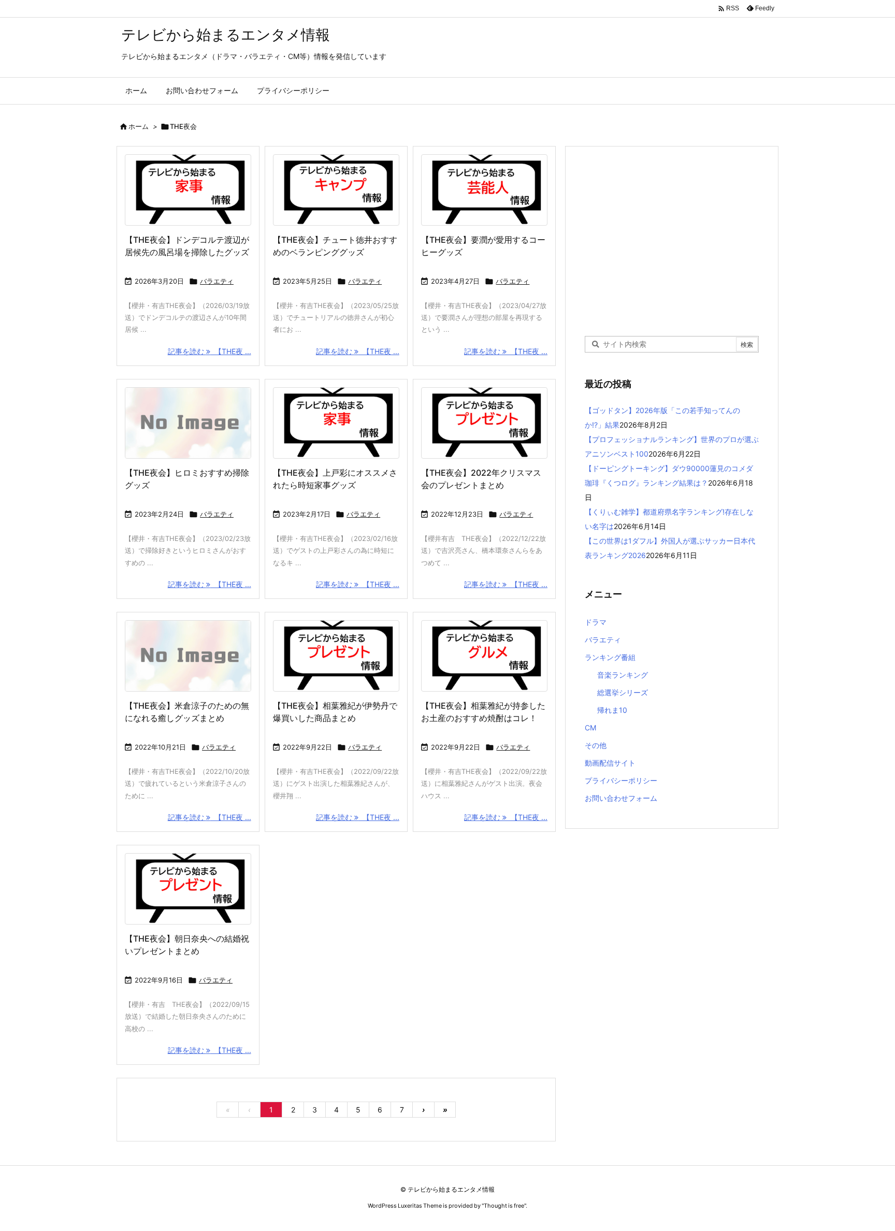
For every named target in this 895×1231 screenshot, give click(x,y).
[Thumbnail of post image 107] (188, 889)
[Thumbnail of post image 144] (336, 656)
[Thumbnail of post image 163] (336, 190)
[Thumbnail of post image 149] (484, 190)
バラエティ (217, 281)
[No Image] (188, 423)
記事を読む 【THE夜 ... (209, 351)
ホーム (138, 126)
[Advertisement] (672, 240)
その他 (596, 745)
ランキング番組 (610, 657)
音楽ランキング (622, 674)
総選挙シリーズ (622, 692)
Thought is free (504, 1205)
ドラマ (596, 622)
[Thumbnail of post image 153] (484, 423)
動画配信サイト (610, 762)
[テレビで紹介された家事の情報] (188, 190)
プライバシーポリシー (621, 780)
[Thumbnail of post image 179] (484, 656)
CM (590, 727)
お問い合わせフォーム (621, 798)
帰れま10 (612, 710)
